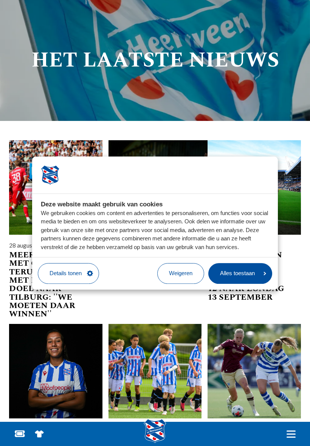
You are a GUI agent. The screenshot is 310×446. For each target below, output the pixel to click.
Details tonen (66, 273)
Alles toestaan (237, 273)
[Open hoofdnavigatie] (291, 434)
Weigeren (180, 273)
